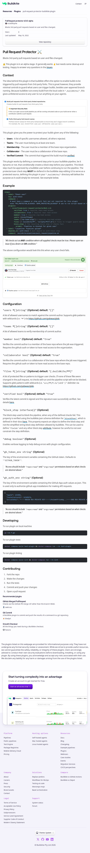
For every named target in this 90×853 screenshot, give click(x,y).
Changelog (65, 744)
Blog (62, 741)
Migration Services (68, 764)
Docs (62, 738)
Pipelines (7, 738)
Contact (79, 4)
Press (6, 783)
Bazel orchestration (39, 790)
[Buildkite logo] (10, 4)
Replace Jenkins (38, 777)
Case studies (66, 757)
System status (37, 803)
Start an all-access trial (19, 686)
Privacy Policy (9, 809)
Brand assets (9, 790)
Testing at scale (38, 783)
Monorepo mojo (38, 787)
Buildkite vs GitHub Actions (71, 777)
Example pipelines (68, 747)
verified (70, 155)
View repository (45, 42)
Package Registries (11, 747)
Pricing (6, 754)
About (6, 777)
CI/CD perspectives (68, 767)
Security (7, 787)
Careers (7, 780)
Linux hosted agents (40, 744)
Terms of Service (10, 803)
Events (63, 761)
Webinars (64, 754)
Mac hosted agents (39, 741)
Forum (34, 806)
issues (49, 67)
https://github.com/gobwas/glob (43, 318)
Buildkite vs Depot (68, 780)
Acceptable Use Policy (12, 806)
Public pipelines (10, 741)
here (11, 402)
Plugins (17, 11)
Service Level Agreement (13, 816)
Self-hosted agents (39, 738)
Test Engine (8, 744)
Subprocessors (9, 812)
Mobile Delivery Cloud (12, 751)
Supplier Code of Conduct (14, 819)
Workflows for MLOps (40, 780)
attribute (47, 428)
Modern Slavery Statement (14, 822)
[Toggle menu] (85, 3)
